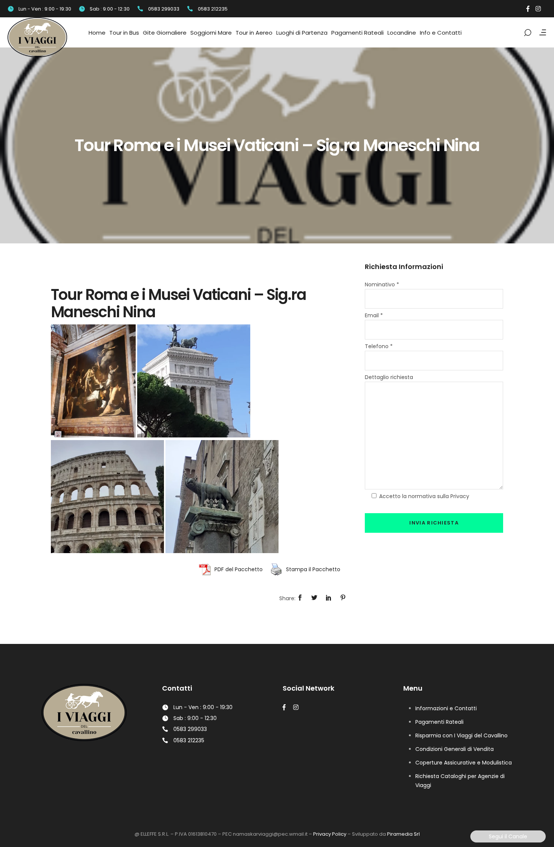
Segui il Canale (508, 836)
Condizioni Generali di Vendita (454, 749)
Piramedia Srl (403, 834)
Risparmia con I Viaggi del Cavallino (461, 735)
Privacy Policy (329, 834)
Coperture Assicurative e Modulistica (463, 762)
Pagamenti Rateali (439, 722)
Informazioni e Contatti (446, 708)
